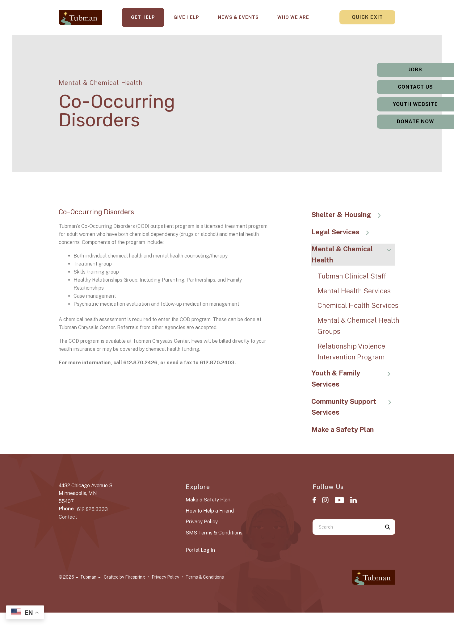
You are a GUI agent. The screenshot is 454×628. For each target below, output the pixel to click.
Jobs (415, 70)
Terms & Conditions (205, 577)
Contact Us (415, 87)
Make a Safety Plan (342, 429)
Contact (68, 517)
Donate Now (415, 121)
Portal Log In (200, 550)
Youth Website (415, 104)
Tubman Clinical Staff (351, 276)
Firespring (135, 577)
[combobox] (346, 527)
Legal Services (335, 232)
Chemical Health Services (357, 305)
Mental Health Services (354, 291)
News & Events (238, 17)
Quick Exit (367, 17)
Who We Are (293, 17)
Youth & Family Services (335, 378)
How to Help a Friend (210, 511)
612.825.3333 (92, 509)
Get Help (143, 17)
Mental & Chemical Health (342, 254)
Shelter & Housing (341, 215)
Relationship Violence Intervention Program (351, 351)
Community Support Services (343, 407)
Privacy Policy (202, 522)
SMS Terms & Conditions (214, 533)
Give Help (186, 17)
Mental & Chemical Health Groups (358, 325)
